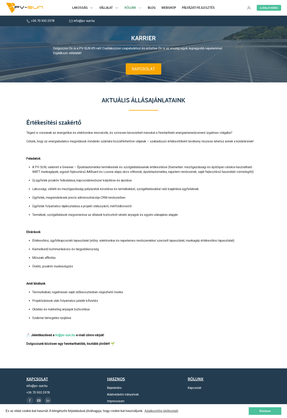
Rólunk (130, 7)
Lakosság (80, 7)
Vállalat (106, 7)
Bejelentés (114, 388)
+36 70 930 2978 (42, 21)
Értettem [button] (265, 411)
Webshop (168, 7)
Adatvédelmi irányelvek (123, 394)
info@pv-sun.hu (84, 21)
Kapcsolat (143, 69)
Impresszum (115, 401)
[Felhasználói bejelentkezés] (249, 8)
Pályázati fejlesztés (198, 7)
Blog (152, 7)
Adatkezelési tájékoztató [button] (161, 411)
